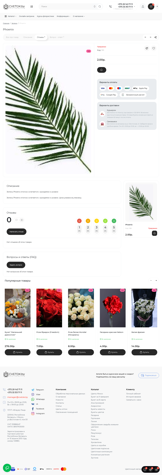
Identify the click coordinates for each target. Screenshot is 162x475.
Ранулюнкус (96, 433)
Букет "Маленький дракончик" (13, 333)
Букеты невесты (98, 409)
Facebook (40, 409)
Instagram (40, 413)
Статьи (59, 406)
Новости (59, 400)
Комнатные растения (100, 455)
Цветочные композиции (101, 452)
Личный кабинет (133, 394)
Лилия (94, 421)
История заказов (133, 397)
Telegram (40, 390)
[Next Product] (150, 37)
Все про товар (12, 37)
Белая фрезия (138, 332)
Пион (93, 430)
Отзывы (41, 37)
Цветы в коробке (98, 445)
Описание (27, 37)
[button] (151, 280)
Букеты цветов (97, 412)
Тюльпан (94, 439)
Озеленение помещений (67, 412)
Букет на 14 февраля (100, 397)
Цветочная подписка (100, 448)
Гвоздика (95, 415)
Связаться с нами (133, 400)
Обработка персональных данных (70, 394)
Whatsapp (40, 399)
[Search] (94, 6)
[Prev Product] (145, 37)
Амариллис (96, 406)
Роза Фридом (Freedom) (47, 332)
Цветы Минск (97, 394)
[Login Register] (143, 6)
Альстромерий (97, 403)
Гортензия (95, 418)
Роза (93, 436)
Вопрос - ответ (57, 37)
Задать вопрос (16, 265)
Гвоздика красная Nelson (111, 332)
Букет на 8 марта (98, 400)
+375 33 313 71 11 (125, 7)
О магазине (61, 397)
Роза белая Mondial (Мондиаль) (77, 333)
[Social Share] (155, 37)
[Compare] (147, 48)
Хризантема (96, 442)
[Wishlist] (154, 48)
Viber (38, 394)
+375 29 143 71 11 (125, 4)
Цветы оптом (61, 409)
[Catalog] (31, 6)
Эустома (94, 458)
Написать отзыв (16, 232)
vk (37, 404)
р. (157, 6)
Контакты (60, 403)
